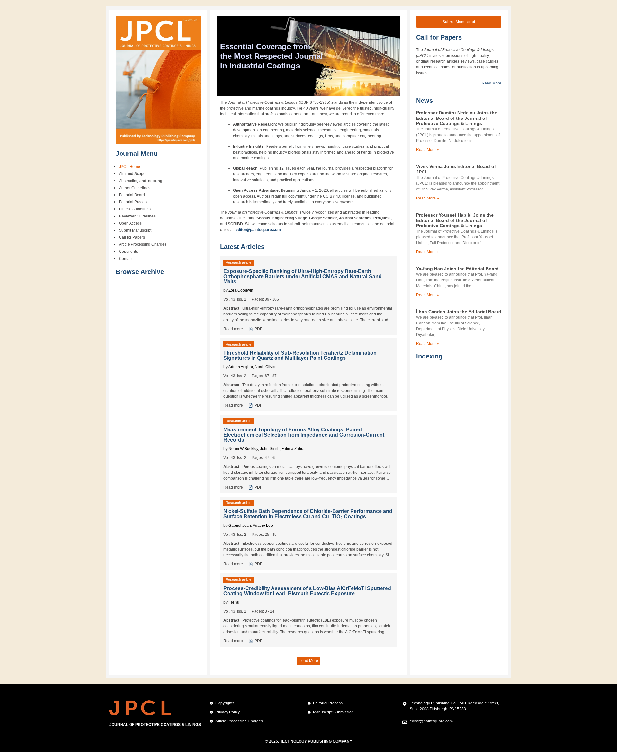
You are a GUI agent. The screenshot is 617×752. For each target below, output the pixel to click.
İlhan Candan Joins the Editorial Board (458, 311)
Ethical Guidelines (135, 209)
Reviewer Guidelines (137, 216)
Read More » (427, 149)
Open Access (130, 223)
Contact (125, 258)
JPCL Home (129, 166)
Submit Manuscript (135, 230)
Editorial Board (132, 195)
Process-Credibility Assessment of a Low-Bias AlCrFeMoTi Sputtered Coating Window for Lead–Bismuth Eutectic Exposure (307, 591)
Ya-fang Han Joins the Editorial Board (457, 268)
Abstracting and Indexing (140, 181)
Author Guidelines (134, 188)
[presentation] (341, 516)
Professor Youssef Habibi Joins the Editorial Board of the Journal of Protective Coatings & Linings (455, 220)
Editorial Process (133, 202)
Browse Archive (140, 271)
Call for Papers (132, 237)
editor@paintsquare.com (258, 229)
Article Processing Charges (142, 244)
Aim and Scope (132, 174)
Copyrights (128, 251)
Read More (491, 83)
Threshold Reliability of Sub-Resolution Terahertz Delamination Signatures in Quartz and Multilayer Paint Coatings (300, 355)
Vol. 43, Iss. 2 (234, 299)
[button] (308, 661)
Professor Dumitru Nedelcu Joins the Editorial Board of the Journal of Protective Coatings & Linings (456, 118)
